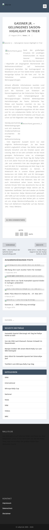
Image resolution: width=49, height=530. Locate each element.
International (10, 383)
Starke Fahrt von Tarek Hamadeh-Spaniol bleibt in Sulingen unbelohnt (24, 282)
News (25, 35)
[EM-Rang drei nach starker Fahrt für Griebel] (24, 266)
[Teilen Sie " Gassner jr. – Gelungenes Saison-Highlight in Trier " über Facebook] (17, 234)
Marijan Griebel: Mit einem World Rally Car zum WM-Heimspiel (23, 350)
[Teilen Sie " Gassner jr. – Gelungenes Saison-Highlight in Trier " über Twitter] (21, 234)
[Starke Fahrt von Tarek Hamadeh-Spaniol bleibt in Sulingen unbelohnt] (24, 276)
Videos (7, 411)
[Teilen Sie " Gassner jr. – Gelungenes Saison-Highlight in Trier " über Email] (26, 234)
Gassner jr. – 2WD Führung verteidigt (20, 305)
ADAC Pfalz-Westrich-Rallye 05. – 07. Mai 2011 (24, 294)
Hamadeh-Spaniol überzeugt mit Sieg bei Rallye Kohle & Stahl (23, 334)
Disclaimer (7, 513)
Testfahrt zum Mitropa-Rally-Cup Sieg (19, 364)
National (8, 394)
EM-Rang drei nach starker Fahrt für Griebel (23, 270)
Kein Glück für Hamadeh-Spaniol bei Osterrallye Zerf (23, 357)
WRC (6, 416)
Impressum (7, 503)
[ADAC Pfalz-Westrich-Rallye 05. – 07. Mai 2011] (24, 289)
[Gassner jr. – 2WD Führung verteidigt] (24, 300)
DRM (6, 377)
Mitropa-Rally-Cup (12, 388)
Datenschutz (7, 508)
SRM (6, 405)
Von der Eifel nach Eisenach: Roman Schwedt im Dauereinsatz (23, 342)
